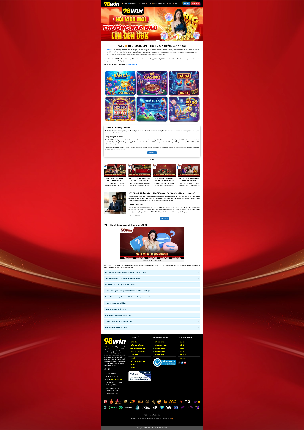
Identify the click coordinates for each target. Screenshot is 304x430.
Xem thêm (151, 144)
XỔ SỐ (169, 3)
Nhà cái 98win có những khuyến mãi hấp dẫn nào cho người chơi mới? (127, 288)
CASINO (143, 3)
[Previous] (103, 169)
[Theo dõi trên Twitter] (182, 354)
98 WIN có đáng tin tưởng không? (115, 294)
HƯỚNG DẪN (133, 3)
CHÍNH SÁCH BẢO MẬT (137, 336)
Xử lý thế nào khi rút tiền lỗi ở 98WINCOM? (118, 313)
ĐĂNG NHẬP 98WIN (160, 336)
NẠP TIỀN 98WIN (160, 343)
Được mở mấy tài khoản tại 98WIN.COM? (118, 307)
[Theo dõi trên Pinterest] (185, 354)
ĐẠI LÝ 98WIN (134, 346)
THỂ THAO (162, 3)
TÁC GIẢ (132, 356)
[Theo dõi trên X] (179, 354)
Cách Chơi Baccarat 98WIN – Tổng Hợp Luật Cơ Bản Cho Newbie (139, 171)
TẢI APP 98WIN (159, 333)
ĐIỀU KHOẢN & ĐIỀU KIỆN (137, 340)
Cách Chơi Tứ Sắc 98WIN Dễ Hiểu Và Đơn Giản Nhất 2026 (189, 171)
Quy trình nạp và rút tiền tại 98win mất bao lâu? (120, 276)
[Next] (200, 169)
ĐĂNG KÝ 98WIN (160, 340)
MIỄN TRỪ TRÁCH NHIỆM (137, 343)
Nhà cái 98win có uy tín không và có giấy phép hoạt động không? (126, 264)
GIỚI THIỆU (133, 333)
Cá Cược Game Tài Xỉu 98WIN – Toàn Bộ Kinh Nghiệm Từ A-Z (115, 171)
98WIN (125, 3)
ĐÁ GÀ (149, 3)
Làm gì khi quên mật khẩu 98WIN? (116, 301)
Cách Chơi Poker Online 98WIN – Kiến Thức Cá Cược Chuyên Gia (164, 171)
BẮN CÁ (177, 3)
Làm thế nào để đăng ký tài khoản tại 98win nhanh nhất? (123, 270)
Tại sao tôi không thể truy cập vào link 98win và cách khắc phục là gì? (127, 282)
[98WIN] (112, 4)
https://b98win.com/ (132, 56)
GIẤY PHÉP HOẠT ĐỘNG (137, 353)
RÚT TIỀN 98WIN (160, 346)
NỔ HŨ (155, 3)
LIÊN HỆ (132, 349)
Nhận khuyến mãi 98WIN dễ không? (116, 319)
